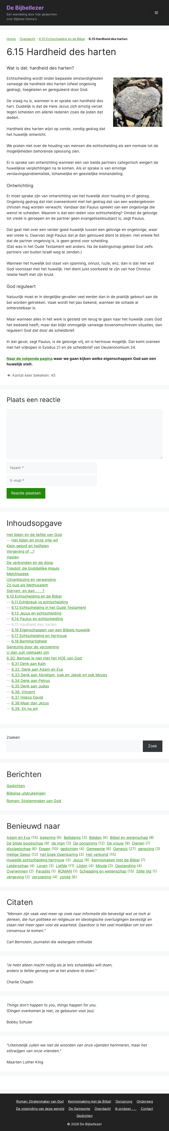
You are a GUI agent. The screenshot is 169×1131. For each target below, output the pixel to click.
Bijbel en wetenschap (132, 837)
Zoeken (13, 737)
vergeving (18, 877)
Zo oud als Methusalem (27, 585)
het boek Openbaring (62, 854)
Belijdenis (75, 837)
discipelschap (22, 849)
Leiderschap (21, 866)
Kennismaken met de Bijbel (118, 860)
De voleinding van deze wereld (40, 1109)
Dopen (48, 849)
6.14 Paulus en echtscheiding (37, 619)
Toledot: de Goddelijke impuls (33, 568)
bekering (51, 837)
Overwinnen (20, 871)
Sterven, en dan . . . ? (25, 591)
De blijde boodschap (28, 843)
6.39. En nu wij (24, 708)
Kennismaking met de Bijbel (89, 1101)
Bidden (98, 837)
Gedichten (16, 786)
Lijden (85, 866)
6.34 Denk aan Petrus (30, 680)
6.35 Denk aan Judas (30, 686)
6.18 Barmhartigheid (29, 641)
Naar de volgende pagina (30, 358)
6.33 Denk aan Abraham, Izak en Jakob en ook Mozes (59, 675)
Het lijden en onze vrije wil (34, 540)
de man (61, 843)
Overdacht (27, 39)
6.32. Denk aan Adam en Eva (37, 669)
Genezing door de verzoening (33, 647)
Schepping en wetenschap (107, 871)
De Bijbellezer (25, 7)
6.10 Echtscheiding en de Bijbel (62, 39)
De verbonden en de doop (30, 562)
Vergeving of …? (21, 551)
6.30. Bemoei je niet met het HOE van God (44, 658)
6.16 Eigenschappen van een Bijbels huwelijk (50, 630)
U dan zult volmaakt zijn (28, 652)
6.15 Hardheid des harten (34, 624)
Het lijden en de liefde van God (34, 534)
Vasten (13, 557)
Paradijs (46, 871)
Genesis (124, 849)
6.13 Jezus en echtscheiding (36, 613)
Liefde (65, 866)
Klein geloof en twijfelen (28, 546)
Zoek (152, 746)
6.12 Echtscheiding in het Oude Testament (48, 607)
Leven (45, 866)
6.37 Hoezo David (27, 697)
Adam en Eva (22, 837)
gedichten (72, 849)
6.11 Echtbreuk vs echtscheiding (39, 602)
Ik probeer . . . (125, 1109)
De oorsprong (89, 843)
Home (11, 39)
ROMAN (67, 871)
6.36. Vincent (23, 692)
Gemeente (98, 849)
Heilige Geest (22, 854)
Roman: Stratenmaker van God (34, 801)
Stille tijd (146, 871)
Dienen (141, 843)
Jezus (81, 860)
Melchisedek (18, 574)
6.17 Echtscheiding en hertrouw (39, 636)
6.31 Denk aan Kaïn (28, 663)
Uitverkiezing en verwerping (31, 579)
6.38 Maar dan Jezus (30, 703)
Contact (147, 1109)
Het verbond (101, 854)
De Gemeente (79, 1109)
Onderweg (145, 1101)
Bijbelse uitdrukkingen (26, 793)
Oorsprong (124, 1101)
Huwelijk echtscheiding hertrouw (39, 860)
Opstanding (128, 866)
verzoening (44, 877)
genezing (149, 849)
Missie (104, 866)
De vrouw (118, 843)
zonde (68, 877)
